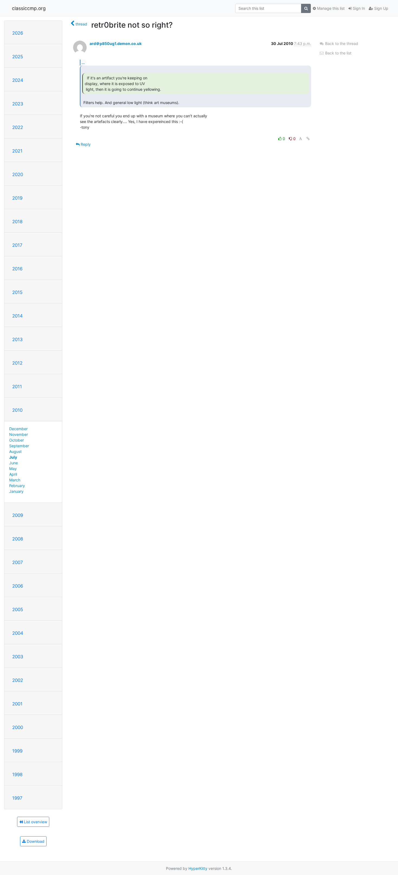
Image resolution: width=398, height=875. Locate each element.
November (18, 434)
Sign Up (380, 8)
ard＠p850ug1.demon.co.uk (116, 43)
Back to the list (337, 53)
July (13, 457)
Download (35, 841)
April (13, 474)
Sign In (358, 8)
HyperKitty (197, 868)
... (83, 62)
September (19, 445)
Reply (85, 144)
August (15, 451)
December (18, 428)
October (16, 440)
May (13, 468)
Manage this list (330, 8)
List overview (35, 821)
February (17, 485)
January (16, 491)
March (14, 480)
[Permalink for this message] (308, 138)
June (13, 463)
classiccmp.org (29, 8)
